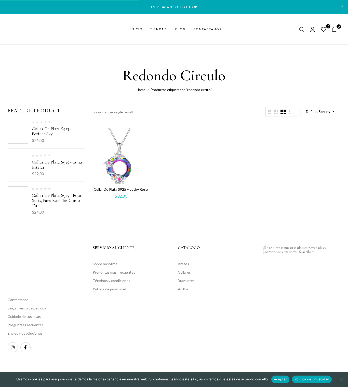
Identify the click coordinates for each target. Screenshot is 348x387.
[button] (336, 29)
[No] (341, 379)
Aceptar (280, 379)
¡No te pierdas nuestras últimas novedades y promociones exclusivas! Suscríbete (294, 250)
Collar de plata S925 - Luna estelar (57, 164)
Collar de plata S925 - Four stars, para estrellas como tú (57, 200)
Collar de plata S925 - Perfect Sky (52, 131)
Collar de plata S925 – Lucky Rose (121, 189)
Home (141, 90)
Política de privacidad (312, 379)
